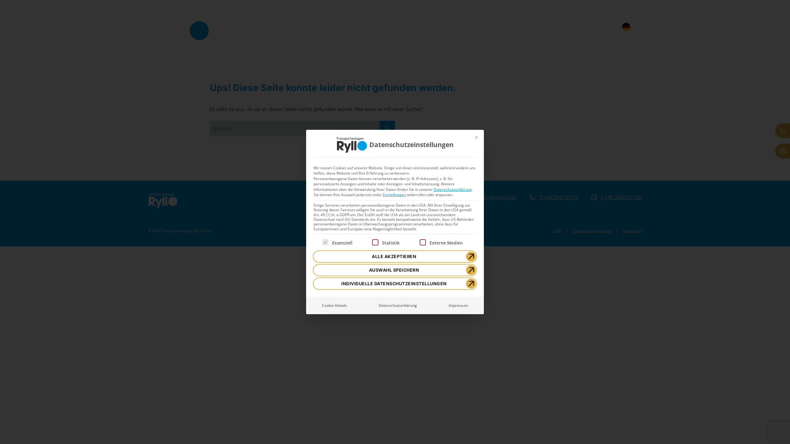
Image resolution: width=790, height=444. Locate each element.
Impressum (458, 305)
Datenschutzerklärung (453, 189)
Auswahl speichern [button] (394, 270)
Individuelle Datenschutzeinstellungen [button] (394, 283)
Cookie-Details (334, 305)
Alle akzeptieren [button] (394, 256)
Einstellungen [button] (394, 194)
